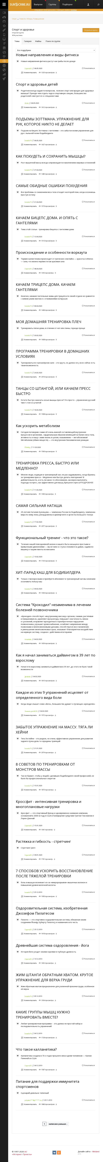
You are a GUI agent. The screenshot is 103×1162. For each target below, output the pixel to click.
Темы (17, 41)
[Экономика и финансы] (4, 74)
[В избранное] (18, 61)
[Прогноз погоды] (4, 57)
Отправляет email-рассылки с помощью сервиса (55, 10)
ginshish (27, 676)
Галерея (27, 41)
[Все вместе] (4, 12)
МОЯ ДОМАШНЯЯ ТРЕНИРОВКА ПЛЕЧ (48, 321)
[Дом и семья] (4, 26)
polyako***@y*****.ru (33, 1100)
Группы (52, 4)
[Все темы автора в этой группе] (33, 68)
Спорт (14, 19)
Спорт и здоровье (23, 29)
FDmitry (27, 447)
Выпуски (38, 4)
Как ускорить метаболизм (38, 425)
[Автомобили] (4, 17)
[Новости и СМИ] (4, 48)
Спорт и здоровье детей (37, 84)
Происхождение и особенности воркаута (51, 252)
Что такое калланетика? (36, 1049)
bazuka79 (28, 140)
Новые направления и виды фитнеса (47, 54)
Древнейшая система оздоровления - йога (52, 945)
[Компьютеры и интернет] (4, 39)
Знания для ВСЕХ (31, 711)
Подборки (67, 4)
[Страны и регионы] (4, 65)
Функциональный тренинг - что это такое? (52, 537)
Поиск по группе (52, 41)
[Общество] (4, 52)
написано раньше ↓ (58, 1124)
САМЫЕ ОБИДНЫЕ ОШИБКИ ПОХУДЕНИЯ (51, 185)
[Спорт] (4, 61)
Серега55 (28, 68)
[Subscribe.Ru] (19, 4)
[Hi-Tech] (4, 34)
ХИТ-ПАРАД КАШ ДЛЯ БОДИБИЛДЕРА (48, 572)
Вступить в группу (90, 30)
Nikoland (95, 1151)
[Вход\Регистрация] (88, 4)
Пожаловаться (89, 68)
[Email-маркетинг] (4, 79)
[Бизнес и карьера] (4, 21)
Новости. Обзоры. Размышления (31, 19)
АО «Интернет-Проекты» (22, 1152)
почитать (28, 639)
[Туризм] (4, 70)
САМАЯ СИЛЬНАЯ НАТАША (39, 505)
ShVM (26, 103)
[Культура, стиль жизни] (4, 43)
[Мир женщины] (4, 30)
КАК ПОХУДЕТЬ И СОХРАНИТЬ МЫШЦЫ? (50, 156)
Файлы (38, 41)
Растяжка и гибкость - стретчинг (43, 841)
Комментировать (30, 72)
